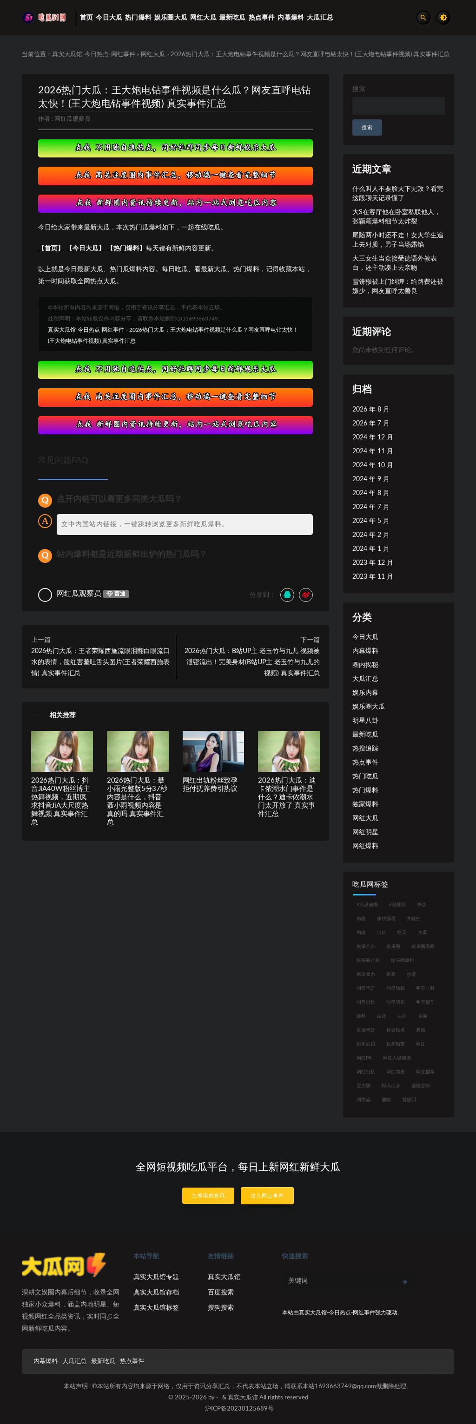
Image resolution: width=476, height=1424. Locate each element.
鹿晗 (386, 1099)
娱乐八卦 (366, 946)
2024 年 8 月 (371, 493)
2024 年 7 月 (371, 507)
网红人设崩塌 (397, 1058)
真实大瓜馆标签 (156, 1308)
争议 (421, 904)
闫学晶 (363, 1099)
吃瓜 (402, 932)
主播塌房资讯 (208, 1195)
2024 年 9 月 (371, 479)
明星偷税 (395, 988)
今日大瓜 (365, 637)
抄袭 (411, 974)
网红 (420, 1044)
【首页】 (51, 248)
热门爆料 (365, 790)
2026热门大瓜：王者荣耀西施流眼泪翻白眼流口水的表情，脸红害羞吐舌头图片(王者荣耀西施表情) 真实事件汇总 (100, 662)
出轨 (381, 932)
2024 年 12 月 (372, 437)
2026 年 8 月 (371, 409)
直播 (422, 1016)
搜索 (358, 89)
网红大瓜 (153, 55)
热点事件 (365, 762)
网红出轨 (366, 1072)
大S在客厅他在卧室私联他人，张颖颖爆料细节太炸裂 (396, 217)
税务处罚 (366, 1044)
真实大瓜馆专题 (156, 1277)
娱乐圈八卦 (368, 960)
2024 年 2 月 (371, 535)
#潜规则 (397, 904)
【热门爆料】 (126, 248)
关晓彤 (414, 918)
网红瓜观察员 (72, 119)
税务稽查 (395, 1044)
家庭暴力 (366, 974)
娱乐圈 (393, 946)
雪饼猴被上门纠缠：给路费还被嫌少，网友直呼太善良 (397, 286)
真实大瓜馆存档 (156, 1292)
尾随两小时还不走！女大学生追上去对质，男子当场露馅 (397, 240)
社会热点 (395, 1030)
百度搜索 (221, 1292)
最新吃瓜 (365, 735)
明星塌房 (395, 1002)
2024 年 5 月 (371, 521)
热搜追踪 (365, 748)
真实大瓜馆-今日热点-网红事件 (93, 55)
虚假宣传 (420, 1086)
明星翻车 (425, 1002)
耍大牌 (363, 1086)
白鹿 (402, 1016)
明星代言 (366, 988)
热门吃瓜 (365, 776)
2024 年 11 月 (372, 451)
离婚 (420, 1030)
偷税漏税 (386, 918)
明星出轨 (366, 1002)
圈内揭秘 (365, 665)
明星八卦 (365, 721)
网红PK (364, 1058)
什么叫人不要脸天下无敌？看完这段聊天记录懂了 (397, 194)
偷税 (361, 918)
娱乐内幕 (365, 693)
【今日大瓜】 (85, 248)
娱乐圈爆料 (402, 960)
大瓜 (422, 932)
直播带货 (366, 1030)
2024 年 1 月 (371, 549)
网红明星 (365, 832)
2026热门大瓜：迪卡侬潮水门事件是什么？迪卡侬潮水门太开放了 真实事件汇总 (287, 797)
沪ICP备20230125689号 (239, 1409)
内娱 (361, 932)
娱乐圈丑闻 (423, 946)
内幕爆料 (365, 651)
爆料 (361, 1016)
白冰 (381, 1016)
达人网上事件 (267, 1195)
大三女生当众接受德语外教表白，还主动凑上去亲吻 (394, 263)
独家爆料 (365, 804)
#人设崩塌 (367, 904)
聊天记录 (391, 1086)
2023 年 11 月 (372, 577)
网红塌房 (395, 1072)
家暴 (391, 974)
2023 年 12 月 (372, 563)
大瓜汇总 (365, 679)
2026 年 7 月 (371, 423)
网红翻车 (425, 1072)
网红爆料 (365, 846)
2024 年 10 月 (372, 465)
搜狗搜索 (221, 1308)
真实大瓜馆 (224, 1277)
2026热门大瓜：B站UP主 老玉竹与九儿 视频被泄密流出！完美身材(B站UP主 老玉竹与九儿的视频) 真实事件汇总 (252, 662)
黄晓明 (409, 1099)
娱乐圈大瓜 (368, 707)
